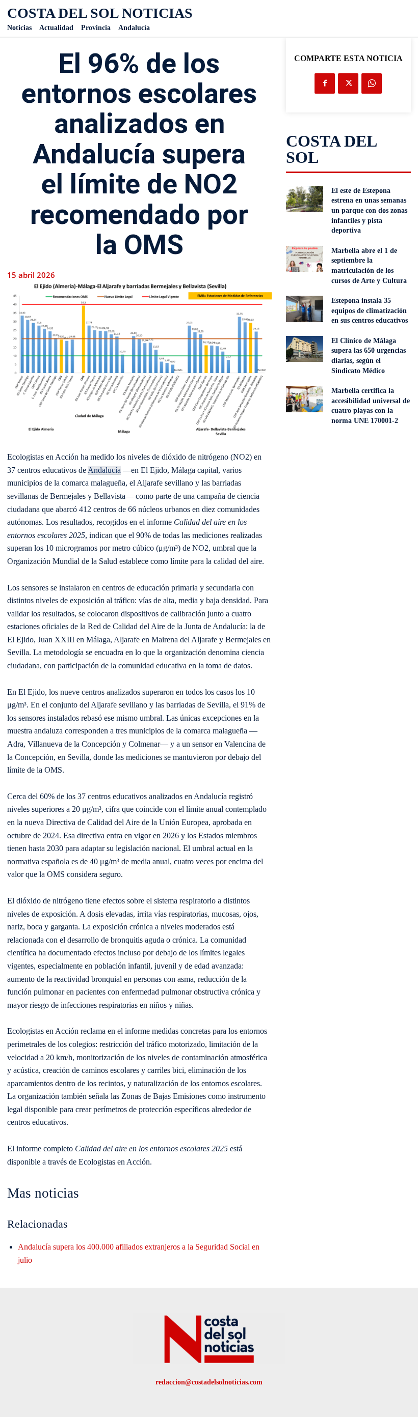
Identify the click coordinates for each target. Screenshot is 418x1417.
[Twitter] (348, 83)
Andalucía (104, 470)
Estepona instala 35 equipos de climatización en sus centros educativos (369, 310)
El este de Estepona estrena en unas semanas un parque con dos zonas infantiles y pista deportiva (369, 210)
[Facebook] (325, 83)
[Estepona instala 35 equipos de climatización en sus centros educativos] (305, 309)
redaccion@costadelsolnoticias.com (209, 1382)
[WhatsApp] (371, 83)
